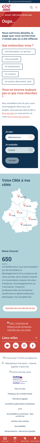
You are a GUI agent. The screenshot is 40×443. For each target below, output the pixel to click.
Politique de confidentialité (20, 394)
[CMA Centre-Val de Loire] (6, 7)
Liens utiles (10, 338)
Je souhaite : (11, 144)
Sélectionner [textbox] (14, 137)
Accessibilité (20, 426)
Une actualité (11, 59)
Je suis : (9, 131)
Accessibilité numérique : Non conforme (20, 415)
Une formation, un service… (19, 51)
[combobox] (20, 137)
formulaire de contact (19, 116)
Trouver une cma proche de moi (20, 308)
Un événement (12, 66)
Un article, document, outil (18, 81)
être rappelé (8, 113)
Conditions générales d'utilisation (20, 404)
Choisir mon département (21, 1)
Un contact (10, 74)
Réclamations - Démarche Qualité (20, 431)
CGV (20, 409)
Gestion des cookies (20, 421)
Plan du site (20, 389)
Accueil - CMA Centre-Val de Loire (18, 15)
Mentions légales (20, 399)
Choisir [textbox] (11, 150)
